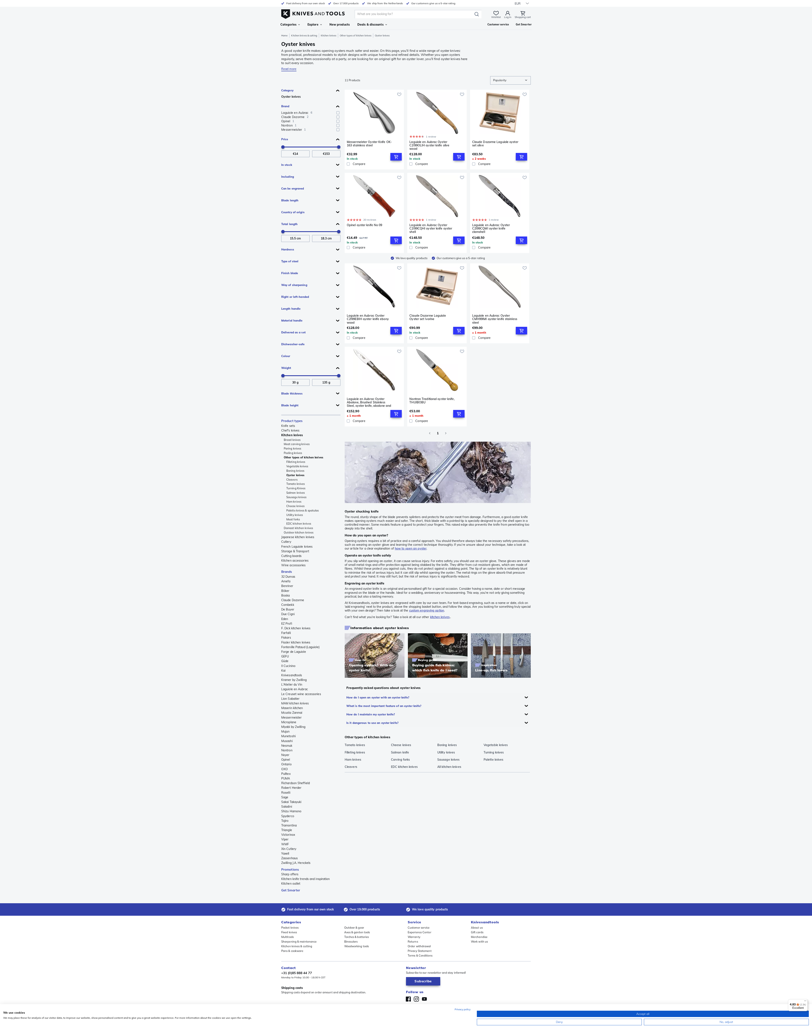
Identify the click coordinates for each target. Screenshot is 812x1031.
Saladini (286, 806)
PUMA (285, 778)
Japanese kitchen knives (297, 537)
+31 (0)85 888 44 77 (296, 973)
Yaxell (285, 853)
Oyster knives (291, 97)
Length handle (290, 308)
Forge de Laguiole (293, 652)
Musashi (287, 741)
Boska (285, 595)
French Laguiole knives (297, 546)
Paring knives (292, 448)
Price (284, 139)
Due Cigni (288, 614)
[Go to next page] (445, 433)
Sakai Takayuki (291, 802)
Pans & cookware (292, 951)
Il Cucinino (288, 666)
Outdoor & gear (354, 927)
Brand (285, 106)
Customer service (419, 927)
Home (284, 35)
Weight (286, 368)
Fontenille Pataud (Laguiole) (300, 647)
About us (477, 927)
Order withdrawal (419, 946)
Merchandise (479, 937)
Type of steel (289, 261)
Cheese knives (295, 506)
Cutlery (286, 542)
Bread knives (292, 439)
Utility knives (294, 515)
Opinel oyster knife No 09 (364, 225)
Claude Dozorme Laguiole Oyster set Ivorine (427, 317)
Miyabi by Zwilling (293, 727)
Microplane (288, 722)
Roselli (285, 793)
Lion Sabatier (290, 699)
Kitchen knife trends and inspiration (305, 879)
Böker (285, 591)
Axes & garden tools (357, 932)
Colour (285, 356)
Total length (289, 224)
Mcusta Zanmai (291, 713)
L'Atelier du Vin (291, 684)
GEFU (285, 656)
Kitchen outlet (290, 883)
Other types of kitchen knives (355, 35)
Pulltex (286, 774)
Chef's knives (290, 430)
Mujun (285, 731)
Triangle (286, 830)
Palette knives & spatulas (302, 510)
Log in (507, 17)
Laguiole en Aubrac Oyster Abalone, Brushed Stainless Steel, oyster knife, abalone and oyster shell (369, 402)
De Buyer (287, 609)
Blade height (289, 405)
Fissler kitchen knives (295, 642)
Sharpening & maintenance (299, 941)
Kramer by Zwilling (294, 680)
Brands (286, 572)
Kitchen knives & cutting (304, 35)
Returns (413, 941)
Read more (288, 69)
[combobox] (510, 80)
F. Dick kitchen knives (295, 628)
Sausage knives (296, 497)
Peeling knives (293, 453)
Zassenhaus (289, 858)
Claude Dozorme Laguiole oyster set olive (495, 143)
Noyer (285, 755)
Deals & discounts (370, 24)
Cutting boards (291, 556)
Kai (283, 670)
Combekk (287, 605)
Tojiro (285, 821)
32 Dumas (288, 577)
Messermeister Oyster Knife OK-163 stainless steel (369, 143)
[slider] (283, 147)
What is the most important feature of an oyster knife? (383, 706)
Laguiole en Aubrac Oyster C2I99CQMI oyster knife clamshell (491, 228)
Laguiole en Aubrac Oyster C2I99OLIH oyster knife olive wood (429, 145)
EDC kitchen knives (298, 523)
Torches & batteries (356, 937)
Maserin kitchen (292, 708)
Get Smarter (290, 890)
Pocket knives (290, 927)
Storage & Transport (295, 551)
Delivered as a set (293, 332)
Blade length (289, 200)
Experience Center (419, 932)
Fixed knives (289, 932)
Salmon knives (295, 492)
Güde (284, 661)
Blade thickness (292, 393)
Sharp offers (289, 874)
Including (287, 176)
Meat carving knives (297, 444)
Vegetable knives (297, 466)
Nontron (286, 750)
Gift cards (477, 932)
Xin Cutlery (288, 849)
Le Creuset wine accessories (301, 694)
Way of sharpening (294, 285)
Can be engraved (292, 188)
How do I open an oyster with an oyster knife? (377, 697)
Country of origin (292, 212)
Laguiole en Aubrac (294, 689)
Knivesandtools (291, 675)
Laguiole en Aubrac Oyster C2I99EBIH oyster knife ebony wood (368, 319)
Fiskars (286, 637)
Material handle (292, 320)
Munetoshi (288, 736)
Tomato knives (295, 483)
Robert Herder (291, 788)
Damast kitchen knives (298, 528)
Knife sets (288, 426)
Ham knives (293, 501)
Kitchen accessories (295, 560)
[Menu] (805, 1001)
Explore (312, 24)
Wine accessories (293, 565)
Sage (284, 797)
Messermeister (291, 717)
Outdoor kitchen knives (298, 532)
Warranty (414, 937)
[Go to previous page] (429, 433)
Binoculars (351, 941)
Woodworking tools (356, 946)
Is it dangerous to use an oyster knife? (372, 722)
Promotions (290, 869)
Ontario (286, 764)
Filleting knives (295, 461)
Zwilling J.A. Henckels (295, 863)
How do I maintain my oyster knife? (370, 714)
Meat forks (293, 519)
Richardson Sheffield (295, 783)
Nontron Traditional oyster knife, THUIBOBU (431, 400)
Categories (288, 24)
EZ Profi (286, 623)
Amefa (286, 581)
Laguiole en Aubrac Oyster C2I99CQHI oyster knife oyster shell (430, 228)
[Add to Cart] (396, 157)
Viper (285, 839)
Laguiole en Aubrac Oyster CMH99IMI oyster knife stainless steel (494, 319)
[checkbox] (337, 112)
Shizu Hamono (291, 811)
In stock (286, 164)
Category (287, 90)
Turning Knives (295, 488)
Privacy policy (462, 1009)
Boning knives (295, 470)
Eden (284, 619)
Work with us (479, 941)
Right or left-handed (295, 296)
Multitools (287, 937)
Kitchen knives (328, 35)
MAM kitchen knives (295, 703)
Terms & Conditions (420, 955)
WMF (285, 844)
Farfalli (286, 633)
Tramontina (289, 825)
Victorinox (288, 835)
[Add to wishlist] (399, 94)
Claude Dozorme (292, 600)
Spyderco (287, 816)
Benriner (287, 586)
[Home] (313, 13)
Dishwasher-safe (293, 344)
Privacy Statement (420, 951)
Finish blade (289, 273)
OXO (284, 769)
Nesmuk (286, 746)
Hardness (287, 249)
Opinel (285, 760)
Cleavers (292, 479)
